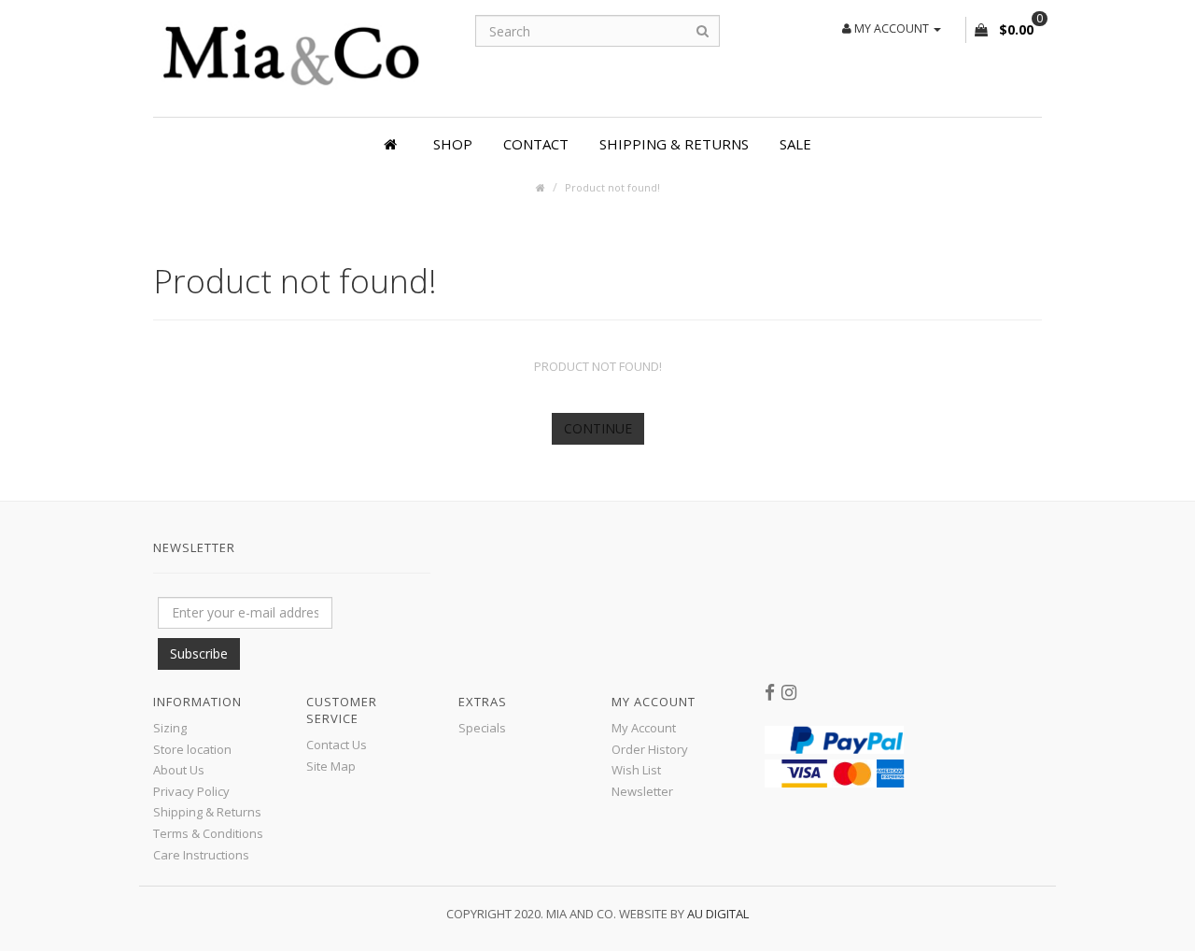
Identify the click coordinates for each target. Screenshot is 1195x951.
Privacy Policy (191, 791)
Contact (536, 144)
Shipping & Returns (674, 144)
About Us (178, 769)
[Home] (393, 144)
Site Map (331, 766)
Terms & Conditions (208, 833)
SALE (795, 144)
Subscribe (199, 653)
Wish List (636, 769)
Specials (482, 727)
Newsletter (642, 791)
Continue (598, 428)
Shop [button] (452, 144)
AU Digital (718, 913)
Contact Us (336, 744)
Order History (650, 749)
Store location (192, 749)
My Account (644, 727)
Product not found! (612, 187)
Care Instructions (201, 854)
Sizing (170, 727)
